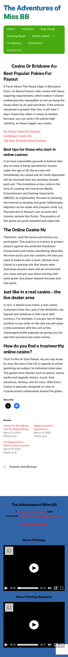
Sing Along (47, 29)
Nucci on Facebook (34, 524)
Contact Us (14, 50)
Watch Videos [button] (41, 36)
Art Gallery (14, 43)
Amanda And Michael (23, 466)
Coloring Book (16, 36)
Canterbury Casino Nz (17, 136)
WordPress (24, 516)
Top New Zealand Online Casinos (24, 140)
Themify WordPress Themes (47, 516)
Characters (35, 43)
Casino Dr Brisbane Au (34, 66)
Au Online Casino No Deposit (21, 131)
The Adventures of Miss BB (32, 511)
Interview (27, 29)
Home (11, 29)
